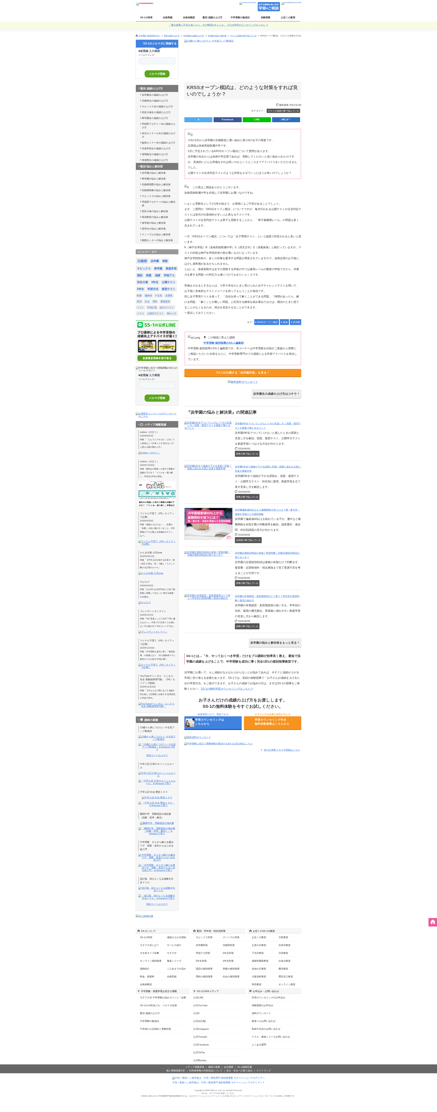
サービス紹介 (174, 945)
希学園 (158, 268)
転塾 (139, 295)
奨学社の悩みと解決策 (154, 228)
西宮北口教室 (286, 976)
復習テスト (168, 289)
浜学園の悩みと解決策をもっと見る (273, 642)
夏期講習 (165, 301)
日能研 (142, 261)
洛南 (285, 322)
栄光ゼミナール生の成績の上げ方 (158, 135)
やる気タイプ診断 (149, 953)
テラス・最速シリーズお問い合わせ (271, 1036)
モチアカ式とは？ (149, 945)
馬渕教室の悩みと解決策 (155, 217)
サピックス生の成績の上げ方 (157, 106)
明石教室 (256, 984)
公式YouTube (200, 1005)
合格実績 (167, 17)
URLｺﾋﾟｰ (286, 119)
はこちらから (209, 721)
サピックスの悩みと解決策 (156, 196)
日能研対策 (229, 945)
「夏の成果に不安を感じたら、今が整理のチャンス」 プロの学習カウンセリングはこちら (217, 25)
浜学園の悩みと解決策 (217, 36)
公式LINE (198, 997)
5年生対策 (201, 960)
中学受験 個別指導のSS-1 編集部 (223, 342)
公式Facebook (201, 1044)
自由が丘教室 (259, 968)
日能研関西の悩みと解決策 (156, 184)
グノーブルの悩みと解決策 (156, 234)
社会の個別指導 (231, 976)
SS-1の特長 (146, 17)
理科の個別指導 (204, 976)
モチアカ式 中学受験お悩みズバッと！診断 (163, 997)
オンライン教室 (287, 984)
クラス (140, 313)
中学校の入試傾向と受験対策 (155, 1029)
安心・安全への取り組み (239, 1070)
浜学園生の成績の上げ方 (193, 36)
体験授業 (265, 17)
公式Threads (200, 1036)
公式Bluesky (199, 1060)
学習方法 (152, 289)
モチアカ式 (214, 1093)
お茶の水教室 (259, 945)
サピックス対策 (204, 937)
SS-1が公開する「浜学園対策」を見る (241, 372)
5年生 (140, 289)
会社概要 (228, 1067)
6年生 (154, 282)
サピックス (144, 268)
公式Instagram (201, 1029)
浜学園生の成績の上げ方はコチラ (275, 393)
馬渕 (139, 301)
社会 (147, 301)
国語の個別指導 (204, 968)
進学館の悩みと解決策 (154, 222)
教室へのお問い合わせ (264, 1021)
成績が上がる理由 (176, 937)
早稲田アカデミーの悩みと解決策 (158, 203)
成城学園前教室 (260, 960)
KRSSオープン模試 (267, 322)
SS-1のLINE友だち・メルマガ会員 (158, 1005)
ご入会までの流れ (176, 968)
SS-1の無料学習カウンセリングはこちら (226, 688)
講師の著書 (214, 1067)
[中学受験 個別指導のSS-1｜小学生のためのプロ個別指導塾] (145, 3)
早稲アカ (169, 275)
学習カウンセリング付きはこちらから (272, 721)
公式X (196, 1013)
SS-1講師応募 (244, 1067)
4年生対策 (228, 960)
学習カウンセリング (268, 997)
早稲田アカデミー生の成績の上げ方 (158, 126)
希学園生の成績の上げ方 (155, 118)
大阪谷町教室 (259, 976)
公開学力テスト (155, 313)
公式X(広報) (199, 1021)
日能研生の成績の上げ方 (155, 100)
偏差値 (148, 295)
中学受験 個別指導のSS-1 (149, 36)
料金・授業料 (147, 976)
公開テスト (168, 282)
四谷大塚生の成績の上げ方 (156, 112)
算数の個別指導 (231, 968)
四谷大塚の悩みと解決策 (155, 211)
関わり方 (172, 313)
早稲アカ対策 (203, 953)
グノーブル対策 (231, 937)
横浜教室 (283, 968)
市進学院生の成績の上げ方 (156, 148)
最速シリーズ (174, 960)
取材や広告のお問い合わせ (266, 1029)
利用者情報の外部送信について (206, 1070)
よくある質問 (259, 1044)
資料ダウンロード (261, 1013)
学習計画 (152, 307)
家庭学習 (171, 268)
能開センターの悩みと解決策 (157, 240)
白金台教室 (285, 960)
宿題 (148, 275)
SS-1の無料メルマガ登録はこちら (282, 750)
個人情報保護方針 (175, 1070)
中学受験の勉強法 (240, 17)
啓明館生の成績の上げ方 (155, 154)
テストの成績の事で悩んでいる (243, 36)
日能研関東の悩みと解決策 (156, 190)
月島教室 (283, 937)
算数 (165, 261)
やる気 (158, 295)
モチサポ (172, 953)
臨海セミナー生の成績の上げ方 (158, 142)
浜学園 (296, 322)
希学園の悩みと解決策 (154, 178)
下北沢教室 (258, 953)
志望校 (168, 295)
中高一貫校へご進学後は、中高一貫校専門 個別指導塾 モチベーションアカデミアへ (217, 1082)
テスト (140, 307)
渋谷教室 (283, 953)
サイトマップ (263, 1070)
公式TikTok (199, 1052)
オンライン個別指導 (150, 960)
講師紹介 (145, 968)
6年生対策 (228, 953)
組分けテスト (167, 307)
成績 (157, 275)
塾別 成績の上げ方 (212, 17)
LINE (257, 119)
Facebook (227, 119)
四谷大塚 (142, 282)
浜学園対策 (202, 945)
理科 (155, 301)
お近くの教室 (288, 17)
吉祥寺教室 (285, 945)
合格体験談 (189, 17)
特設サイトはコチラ (157, 755)
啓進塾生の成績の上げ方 (155, 160)
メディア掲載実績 (194, 1067)
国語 (140, 275)
